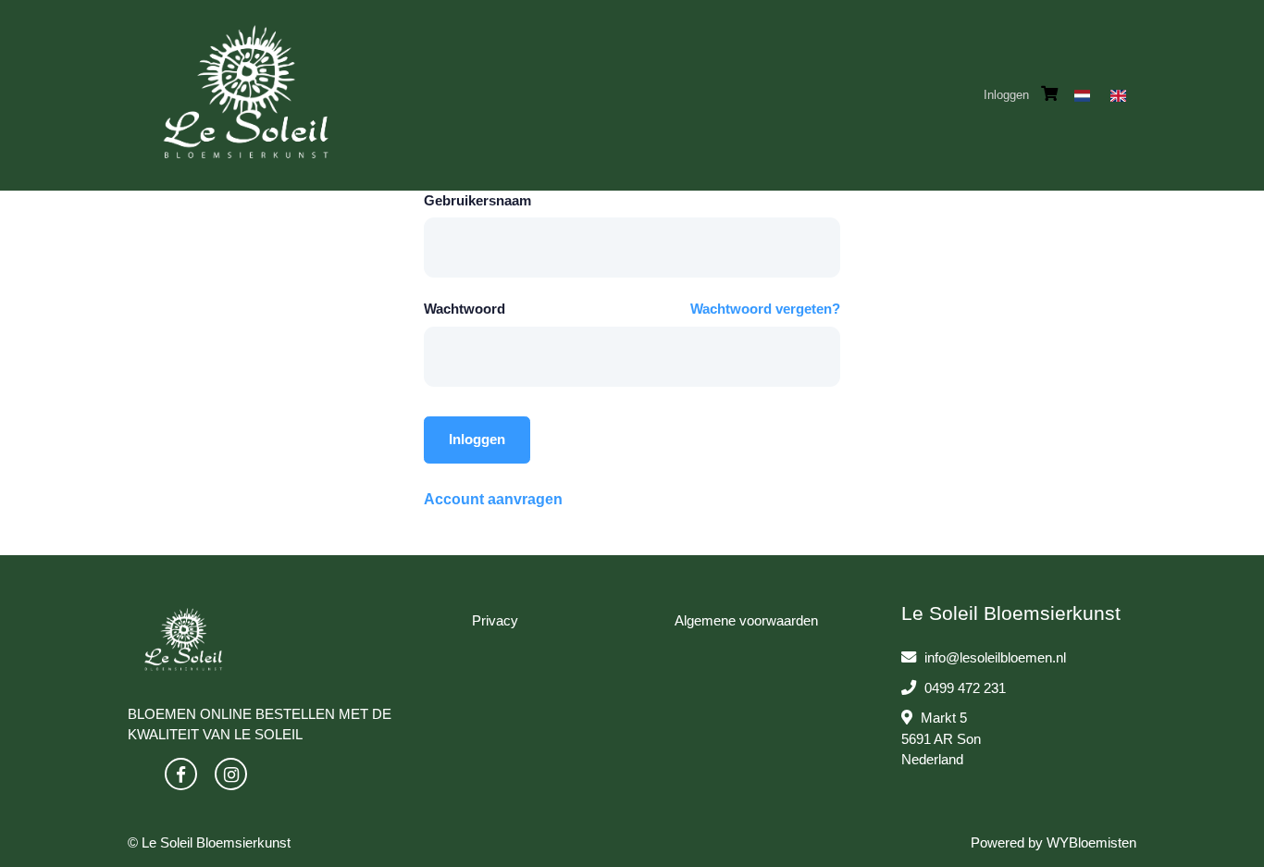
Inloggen (1006, 95)
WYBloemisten (1091, 842)
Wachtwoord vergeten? (765, 308)
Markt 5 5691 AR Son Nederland (941, 738)
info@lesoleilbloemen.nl (995, 657)
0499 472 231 (963, 688)
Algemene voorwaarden (746, 620)
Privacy (495, 620)
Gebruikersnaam (477, 200)
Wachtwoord (464, 308)
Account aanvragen (493, 498)
